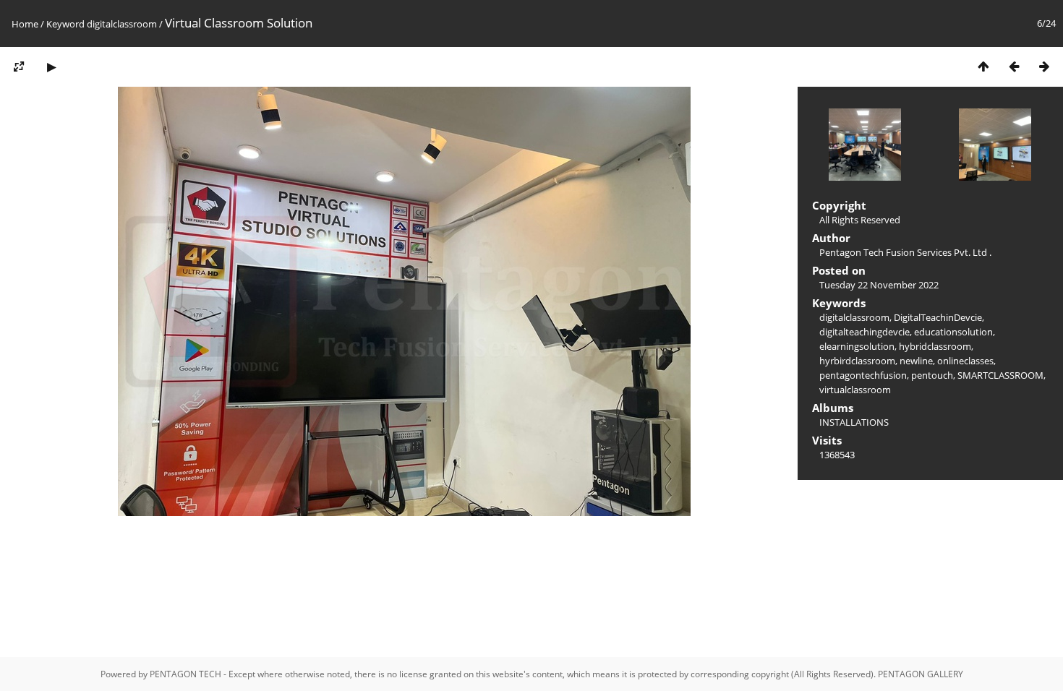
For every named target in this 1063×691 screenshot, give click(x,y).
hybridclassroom (935, 346)
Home (25, 23)
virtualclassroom (855, 389)
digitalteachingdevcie (864, 331)
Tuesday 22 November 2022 (879, 284)
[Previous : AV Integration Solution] (1014, 66)
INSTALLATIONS (854, 422)
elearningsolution (857, 346)
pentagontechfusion (863, 375)
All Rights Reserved (859, 219)
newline (916, 360)
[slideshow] (51, 66)
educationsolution (953, 331)
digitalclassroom (122, 23)
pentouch (932, 375)
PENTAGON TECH (185, 674)
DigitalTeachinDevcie (938, 317)
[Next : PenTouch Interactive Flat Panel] (1044, 66)
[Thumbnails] (983, 66)
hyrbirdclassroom (857, 360)
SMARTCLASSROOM (1000, 375)
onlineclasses (965, 360)
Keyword (65, 23)
